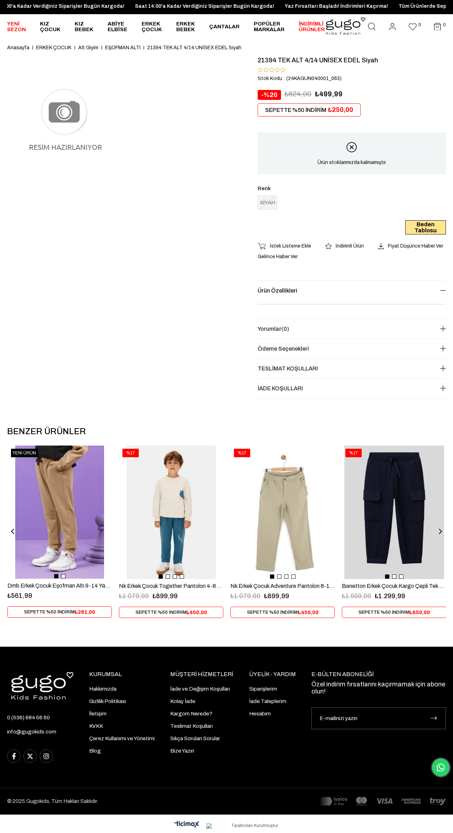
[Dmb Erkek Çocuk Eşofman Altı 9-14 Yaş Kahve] (60, 512)
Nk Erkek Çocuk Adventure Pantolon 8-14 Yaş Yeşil (282, 586)
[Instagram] (46, 756)
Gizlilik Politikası (107, 701)
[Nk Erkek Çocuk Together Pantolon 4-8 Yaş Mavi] (171, 512)
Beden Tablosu (425, 227)
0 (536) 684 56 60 (28, 717)
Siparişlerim (263, 689)
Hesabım (260, 713)
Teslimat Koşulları (191, 726)
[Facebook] (14, 756)
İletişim (98, 713)
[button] (56, 576)
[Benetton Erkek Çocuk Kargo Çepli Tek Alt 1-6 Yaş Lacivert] (394, 512)
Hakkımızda (102, 689)
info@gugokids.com (31, 732)
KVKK (96, 726)
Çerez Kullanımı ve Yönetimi (122, 738)
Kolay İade (182, 701)
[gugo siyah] (40, 687)
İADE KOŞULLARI (280, 388)
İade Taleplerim (267, 701)
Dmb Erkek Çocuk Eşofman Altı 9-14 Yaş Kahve (59, 586)
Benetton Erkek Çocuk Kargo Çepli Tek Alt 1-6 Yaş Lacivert (394, 586)
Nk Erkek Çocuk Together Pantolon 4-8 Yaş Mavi (171, 586)
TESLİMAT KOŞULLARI (288, 369)
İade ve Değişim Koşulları (200, 689)
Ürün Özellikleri (277, 291)
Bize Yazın (182, 751)
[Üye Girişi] (392, 26)
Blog (95, 751)
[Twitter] (30, 756)
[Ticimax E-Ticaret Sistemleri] (186, 824)
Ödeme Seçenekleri (283, 349)
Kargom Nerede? (191, 713)
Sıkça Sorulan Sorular (195, 738)
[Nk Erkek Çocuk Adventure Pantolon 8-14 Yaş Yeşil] (283, 512)
